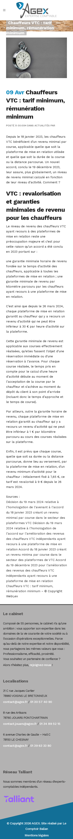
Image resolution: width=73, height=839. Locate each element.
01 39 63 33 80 (40, 746)
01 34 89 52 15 (50, 724)
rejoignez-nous (40, 665)
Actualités (42, 125)
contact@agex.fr (15, 702)
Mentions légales (36, 835)
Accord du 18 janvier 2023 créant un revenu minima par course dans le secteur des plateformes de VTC (36, 555)
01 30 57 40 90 (41, 702)
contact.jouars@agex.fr (20, 724)
